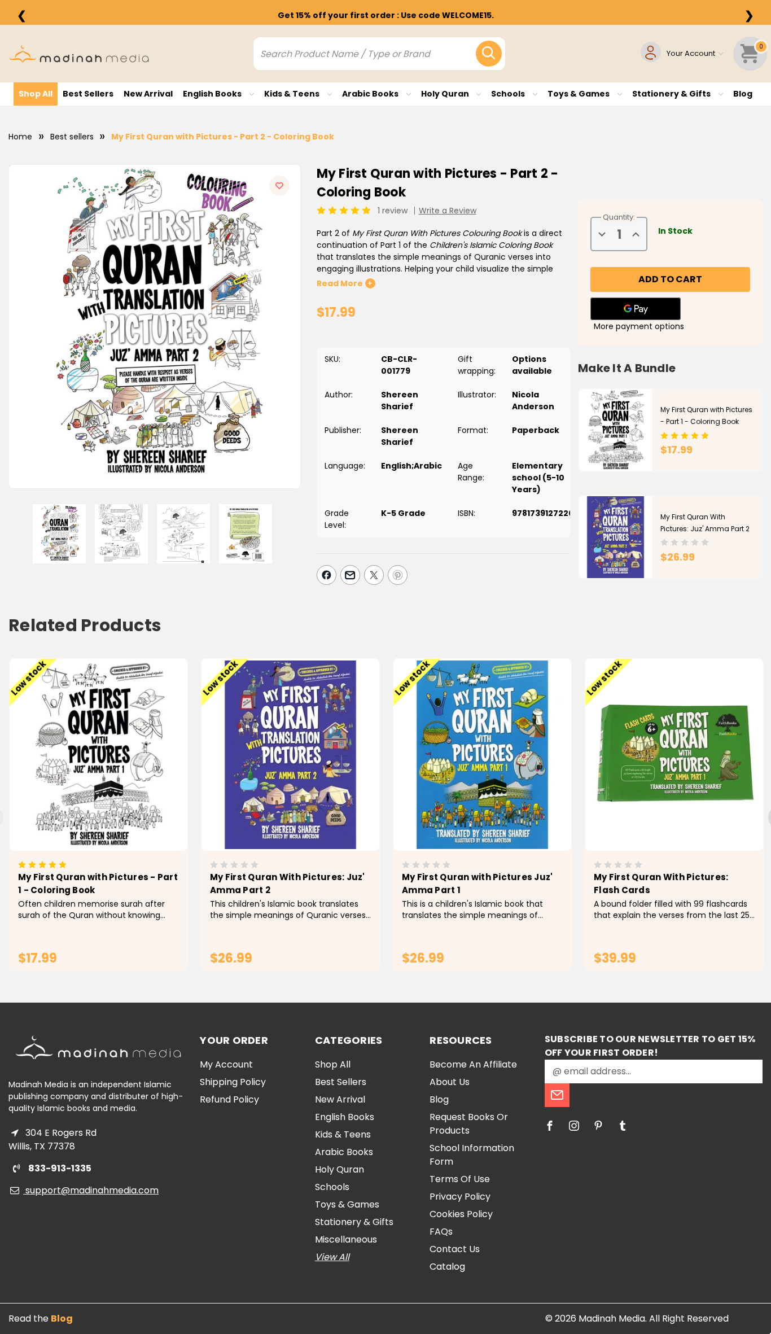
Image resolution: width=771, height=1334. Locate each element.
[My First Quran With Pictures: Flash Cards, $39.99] (674, 755)
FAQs (441, 1231)
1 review (393, 211)
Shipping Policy (233, 1081)
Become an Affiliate (473, 1064)
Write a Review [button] (447, 211)
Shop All (35, 93)
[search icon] (489, 54)
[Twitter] (374, 575)
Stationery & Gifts (672, 93)
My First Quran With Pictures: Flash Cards (661, 883)
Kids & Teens (292, 93)
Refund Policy (229, 1099)
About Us (450, 1081)
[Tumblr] (622, 1126)
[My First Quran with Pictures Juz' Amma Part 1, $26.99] (482, 755)
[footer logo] (98, 1047)
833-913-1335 (59, 1168)
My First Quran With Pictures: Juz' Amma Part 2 (287, 883)
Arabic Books (371, 93)
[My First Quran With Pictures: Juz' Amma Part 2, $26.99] (290, 755)
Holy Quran (446, 93)
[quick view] (83, 774)
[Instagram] (574, 1126)
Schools (509, 93)
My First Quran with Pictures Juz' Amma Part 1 (477, 883)
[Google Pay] (635, 309)
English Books (213, 93)
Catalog (447, 1266)
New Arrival (148, 93)
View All (332, 1256)
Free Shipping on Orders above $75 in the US (385, 15)
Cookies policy (461, 1214)
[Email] (350, 575)
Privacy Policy (460, 1196)
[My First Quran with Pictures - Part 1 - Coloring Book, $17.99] (98, 755)
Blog (742, 93)
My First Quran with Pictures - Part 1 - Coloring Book (98, 883)
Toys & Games (579, 93)
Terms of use (460, 1179)
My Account (226, 1064)
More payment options (639, 326)
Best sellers (88, 93)
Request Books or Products (469, 1123)
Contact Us (455, 1249)
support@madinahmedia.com (91, 1190)
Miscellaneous (346, 1239)
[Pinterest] (398, 575)
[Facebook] (326, 575)
